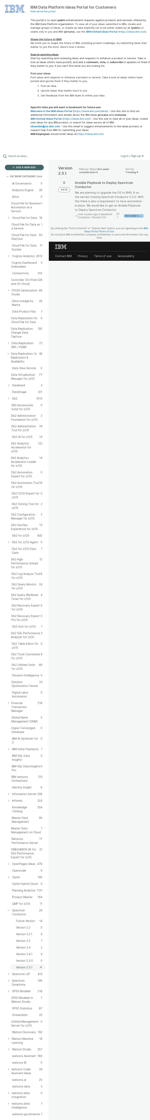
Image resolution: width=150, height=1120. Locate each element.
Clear (39, 176)
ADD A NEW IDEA (25, 167)
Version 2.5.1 (99, 217)
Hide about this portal (42, 11)
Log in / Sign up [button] (131, 156)
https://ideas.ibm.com (132, 31)
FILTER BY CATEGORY (23, 176)
